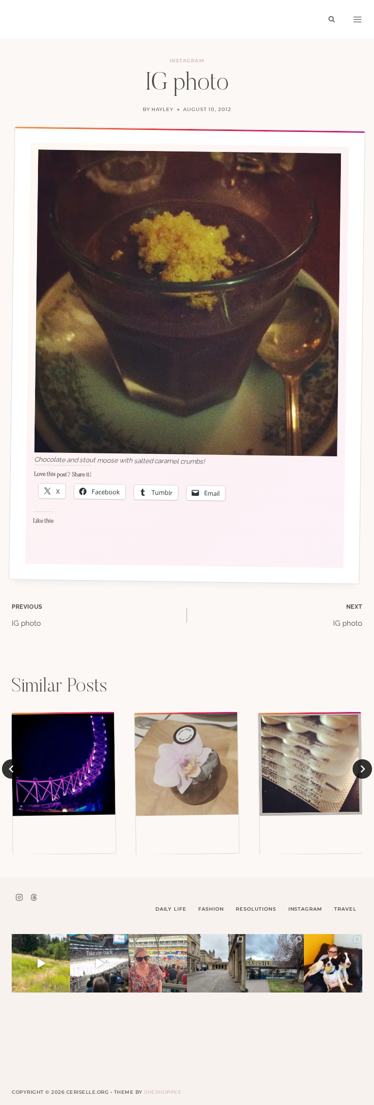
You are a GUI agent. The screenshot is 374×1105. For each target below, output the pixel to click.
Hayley (162, 109)
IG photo (27, 615)
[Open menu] (357, 19)
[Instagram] (19, 897)
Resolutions (256, 909)
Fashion (211, 909)
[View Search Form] (331, 19)
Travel (345, 909)
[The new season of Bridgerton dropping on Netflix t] (216, 963)
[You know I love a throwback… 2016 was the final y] (333, 963)
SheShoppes (162, 1092)
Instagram (187, 60)
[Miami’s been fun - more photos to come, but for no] (158, 963)
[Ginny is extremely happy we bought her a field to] (41, 963)
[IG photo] (63, 764)
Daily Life (171, 909)
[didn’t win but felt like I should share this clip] (99, 963)
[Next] (362, 769)
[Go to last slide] (11, 769)
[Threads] (33, 897)
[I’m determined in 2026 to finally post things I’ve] (274, 963)
